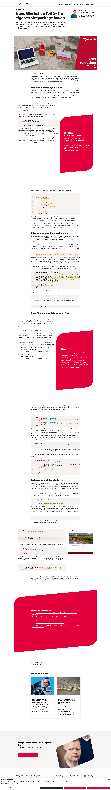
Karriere (82, 4)
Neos (87, 33)
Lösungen (60, 4)
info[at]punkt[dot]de (60, 776)
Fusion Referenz (55, 451)
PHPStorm (33, 241)
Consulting (68, 4)
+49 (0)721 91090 (61, 774)
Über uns (75, 4)
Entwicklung (92, 33)
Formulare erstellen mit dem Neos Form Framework (50, 623)
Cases (87, 4)
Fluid (62, 352)
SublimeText (61, 239)
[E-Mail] (25, 33)
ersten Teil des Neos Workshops (40, 76)
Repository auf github (59, 580)
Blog (92, 4)
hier (78, 367)
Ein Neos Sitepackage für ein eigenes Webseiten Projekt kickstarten (54, 617)
